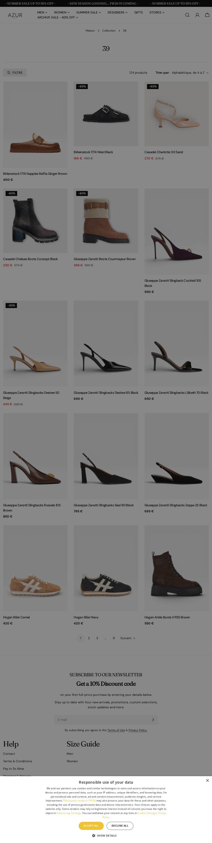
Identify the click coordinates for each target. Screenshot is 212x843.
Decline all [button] (120, 825)
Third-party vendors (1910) (79, 800)
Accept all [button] (91, 825)
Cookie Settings (146, 813)
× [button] (207, 780)
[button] (106, 835)
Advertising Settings (69, 813)
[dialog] (106, 809)
